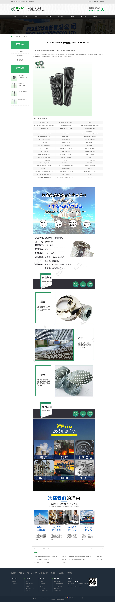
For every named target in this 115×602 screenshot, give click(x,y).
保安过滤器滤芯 (44, 590)
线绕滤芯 (42, 586)
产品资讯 (24, 36)
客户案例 (60, 16)
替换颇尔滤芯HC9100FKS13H (22, 84)
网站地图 (90, 1)
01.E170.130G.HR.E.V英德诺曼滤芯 (41, 559)
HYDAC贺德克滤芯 (58, 583)
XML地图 (96, 1)
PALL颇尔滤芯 (57, 581)
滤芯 (36, 56)
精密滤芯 (28, 586)
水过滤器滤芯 (29, 583)
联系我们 (95, 16)
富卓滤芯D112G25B (23, 99)
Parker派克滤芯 (58, 590)
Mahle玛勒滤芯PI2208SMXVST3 (22, 76)
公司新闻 (20, 51)
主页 (13, 36)
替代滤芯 (28, 581)
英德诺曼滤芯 (57, 588)
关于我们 (25, 16)
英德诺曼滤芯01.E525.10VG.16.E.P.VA (42, 562)
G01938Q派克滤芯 (22, 91)
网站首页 (13, 573)
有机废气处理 (61, 599)
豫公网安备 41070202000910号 (76, 597)
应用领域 (72, 16)
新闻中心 (48, 16)
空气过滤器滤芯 (30, 588)
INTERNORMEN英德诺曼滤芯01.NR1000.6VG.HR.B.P (47, 548)
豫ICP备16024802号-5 (62, 598)
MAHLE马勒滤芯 (58, 586)
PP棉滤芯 (42, 583)
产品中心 (37, 16)
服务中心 (83, 16)
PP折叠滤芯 (43, 588)
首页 (15, 16)
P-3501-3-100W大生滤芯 (98, 548)
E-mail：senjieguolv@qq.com (75, 586)
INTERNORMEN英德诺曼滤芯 (40, 54)
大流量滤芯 (43, 581)
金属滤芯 (28, 590)
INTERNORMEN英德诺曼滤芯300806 (77, 559)
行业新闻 (20, 60)
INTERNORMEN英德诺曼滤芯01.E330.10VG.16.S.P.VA (80, 556)
